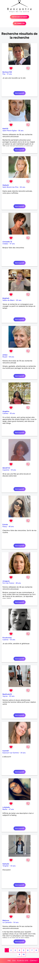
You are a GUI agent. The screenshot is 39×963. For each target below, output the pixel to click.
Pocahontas (7, 638)
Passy (4, 526)
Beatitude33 (7, 694)
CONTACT (34, 961)
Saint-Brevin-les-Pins (10, 187)
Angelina (5, 411)
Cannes (5, 413)
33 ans (13, 470)
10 (23, 954)
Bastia (4, 809)
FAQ (9, 961)
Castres (5, 640)
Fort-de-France (8, 583)
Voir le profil (19, 93)
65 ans (18, 300)
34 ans (23, 753)
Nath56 (5, 129)
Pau (3, 74)
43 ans (13, 866)
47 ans (12, 244)
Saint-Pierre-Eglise (9, 131)
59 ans (11, 357)
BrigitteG (5, 298)
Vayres (5, 696)
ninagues (6, 581)
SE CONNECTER (19, 23)
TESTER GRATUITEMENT (19, 17)
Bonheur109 (7, 72)
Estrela (5, 524)
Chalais (5, 244)
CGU (14, 961)
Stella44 (5, 185)
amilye (4, 355)
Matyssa (5, 920)
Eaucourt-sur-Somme (10, 753)
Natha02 (5, 864)
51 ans (9, 74)
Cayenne (5, 470)
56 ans (20, 131)
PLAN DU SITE (22, 961)
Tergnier (5, 866)
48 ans (11, 526)
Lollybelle (6, 807)
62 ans (22, 187)
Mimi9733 (6, 468)
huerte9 (5, 751)
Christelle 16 (7, 242)
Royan (4, 357)
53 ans (12, 640)
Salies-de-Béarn (8, 300)
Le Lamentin (7, 922)
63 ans (11, 696)
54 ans (15, 922)
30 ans (12, 413)
